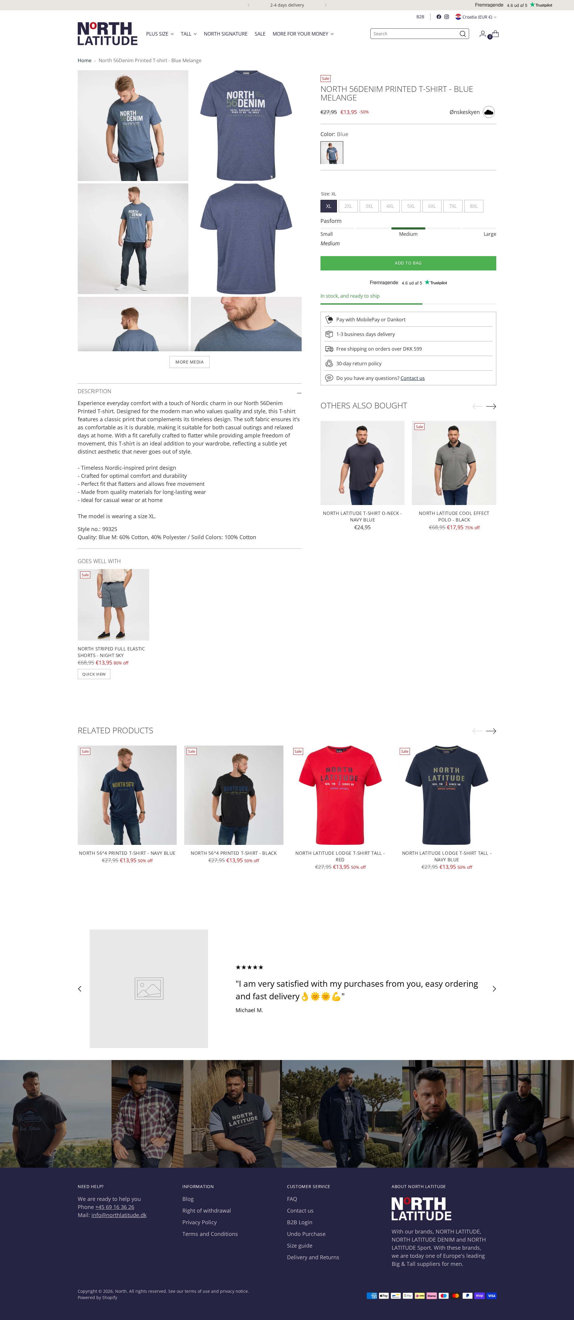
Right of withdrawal (206, 1210)
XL (328, 205)
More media (189, 362)
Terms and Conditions (210, 1233)
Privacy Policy (199, 1222)
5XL (411, 205)
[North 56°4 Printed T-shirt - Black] (233, 795)
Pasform (331, 221)
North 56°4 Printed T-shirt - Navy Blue (127, 853)
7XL (453, 205)
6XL (432, 205)
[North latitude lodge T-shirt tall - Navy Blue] (446, 795)
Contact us (413, 378)
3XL (369, 205)
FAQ (292, 1198)
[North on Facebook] (439, 16)
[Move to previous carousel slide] (79, 989)
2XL (348, 205)
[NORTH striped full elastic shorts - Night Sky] (113, 605)
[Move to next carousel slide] (494, 989)
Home (84, 60)
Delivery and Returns (313, 1257)
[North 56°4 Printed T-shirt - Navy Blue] (127, 795)
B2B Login (299, 1222)
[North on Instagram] (446, 16)
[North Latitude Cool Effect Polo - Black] (454, 463)
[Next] (325, 5)
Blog (188, 1198)
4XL (390, 205)
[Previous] (248, 5)
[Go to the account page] (480, 34)
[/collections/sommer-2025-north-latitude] (287, 1114)
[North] (108, 33)
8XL (474, 205)
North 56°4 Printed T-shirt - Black (234, 853)
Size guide (299, 1245)
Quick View (94, 674)
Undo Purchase (306, 1233)
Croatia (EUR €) (477, 17)
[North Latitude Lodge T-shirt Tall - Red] (340, 795)
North (121, 1291)
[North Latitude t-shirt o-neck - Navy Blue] (362, 463)
